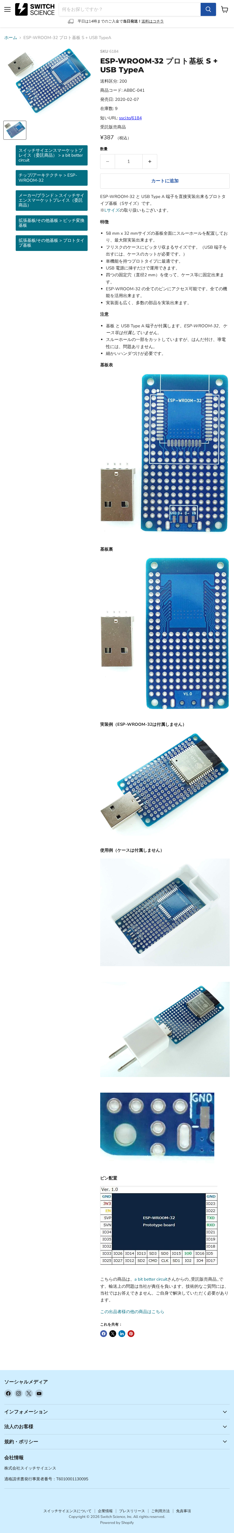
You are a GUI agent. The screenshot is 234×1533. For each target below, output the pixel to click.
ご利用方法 (160, 1511)
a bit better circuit (150, 1279)
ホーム (10, 37)
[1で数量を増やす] (150, 161)
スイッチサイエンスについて (67, 1511)
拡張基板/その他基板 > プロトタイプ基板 (51, 243)
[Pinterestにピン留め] (131, 1333)
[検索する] (208, 9)
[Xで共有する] (112, 1333)
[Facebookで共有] (103, 1333)
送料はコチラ (153, 21)
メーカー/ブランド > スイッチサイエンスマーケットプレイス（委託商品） (51, 200)
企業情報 (105, 1511)
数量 (104, 149)
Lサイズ (112, 210)
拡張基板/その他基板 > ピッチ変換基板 (51, 223)
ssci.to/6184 (130, 118)
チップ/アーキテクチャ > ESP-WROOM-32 (48, 177)
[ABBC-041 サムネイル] (15, 130)
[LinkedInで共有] (121, 1333)
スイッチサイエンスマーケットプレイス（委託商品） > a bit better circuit (51, 155)
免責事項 (183, 1511)
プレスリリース (132, 1511)
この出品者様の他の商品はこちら (132, 1312)
